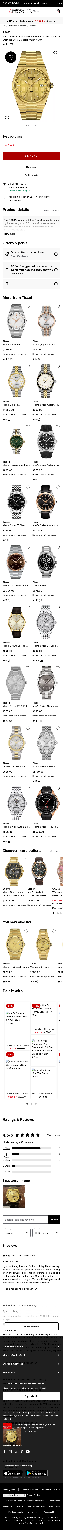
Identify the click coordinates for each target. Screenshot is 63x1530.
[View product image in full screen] (7, 117)
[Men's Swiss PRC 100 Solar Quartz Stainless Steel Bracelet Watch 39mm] (17, 682)
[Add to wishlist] (55, 53)
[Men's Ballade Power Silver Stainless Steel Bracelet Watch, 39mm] (46, 743)
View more (9, 233)
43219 (22, 183)
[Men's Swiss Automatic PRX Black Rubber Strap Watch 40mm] (46, 441)
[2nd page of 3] (31, 1104)
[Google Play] (37, 1473)
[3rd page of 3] (36, 1104)
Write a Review (53, 1135)
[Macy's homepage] (4, 25)
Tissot (6, 31)
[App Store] (12, 1473)
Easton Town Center (40, 197)
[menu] (4, 11)
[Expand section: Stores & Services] (31, 1363)
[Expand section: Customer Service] (31, 1346)
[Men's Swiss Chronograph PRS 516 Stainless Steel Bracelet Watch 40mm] (46, 562)
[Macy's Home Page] (16, 11)
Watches (33, 26)
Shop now (51, 20)
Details (18, 136)
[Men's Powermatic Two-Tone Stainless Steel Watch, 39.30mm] (17, 441)
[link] (17, 350)
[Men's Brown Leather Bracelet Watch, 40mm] (17, 622)
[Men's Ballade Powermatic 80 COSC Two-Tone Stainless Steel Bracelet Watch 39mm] (17, 381)
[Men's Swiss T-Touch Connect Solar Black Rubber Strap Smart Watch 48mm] (46, 803)
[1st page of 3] (27, 1104)
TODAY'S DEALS (11, 3)
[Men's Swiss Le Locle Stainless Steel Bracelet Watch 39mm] (46, 622)
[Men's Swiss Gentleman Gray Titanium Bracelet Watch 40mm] (46, 682)
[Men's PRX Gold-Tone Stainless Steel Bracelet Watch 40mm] (16, 944)
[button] (31, 90)
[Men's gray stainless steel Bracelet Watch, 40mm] (46, 321)
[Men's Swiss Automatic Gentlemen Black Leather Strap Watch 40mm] (46, 502)
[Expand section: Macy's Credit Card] (31, 1355)
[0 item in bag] (58, 11)
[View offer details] (31, 254)
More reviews (31, 1326)
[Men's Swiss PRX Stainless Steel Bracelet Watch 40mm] (17, 321)
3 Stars (6, 1160)
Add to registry (31, 175)
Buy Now (31, 166)
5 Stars (6, 1148)
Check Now (39, 1432)
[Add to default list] (28, 306)
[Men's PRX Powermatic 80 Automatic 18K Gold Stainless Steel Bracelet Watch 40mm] (17, 562)
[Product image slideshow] (31, 90)
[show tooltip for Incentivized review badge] (23, 1495)
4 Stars (6, 1154)
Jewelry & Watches (17, 26)
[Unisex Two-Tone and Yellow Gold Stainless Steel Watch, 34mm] (17, 743)
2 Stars (6, 1165)
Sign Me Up (31, 1396)
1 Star (6, 1171)
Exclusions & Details (23, 1432)
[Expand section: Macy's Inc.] (31, 1372)
